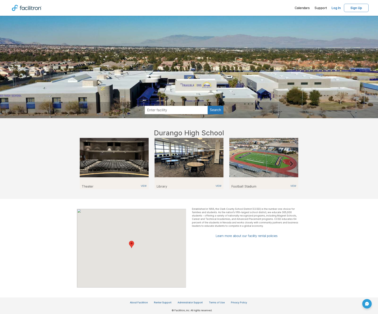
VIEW (144, 185)
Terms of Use (217, 302)
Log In (336, 8)
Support (320, 8)
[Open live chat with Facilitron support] (367, 303)
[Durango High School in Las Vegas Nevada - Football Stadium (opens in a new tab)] (263, 157)
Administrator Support (190, 302)
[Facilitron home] (26, 7)
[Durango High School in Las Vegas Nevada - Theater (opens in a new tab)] (114, 157)
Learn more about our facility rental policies (247, 236)
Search (215, 110)
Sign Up (356, 8)
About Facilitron (139, 302)
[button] (84, 163)
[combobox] (176, 110)
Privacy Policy (239, 302)
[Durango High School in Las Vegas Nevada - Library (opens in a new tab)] (189, 157)
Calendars (302, 8)
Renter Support (162, 302)
